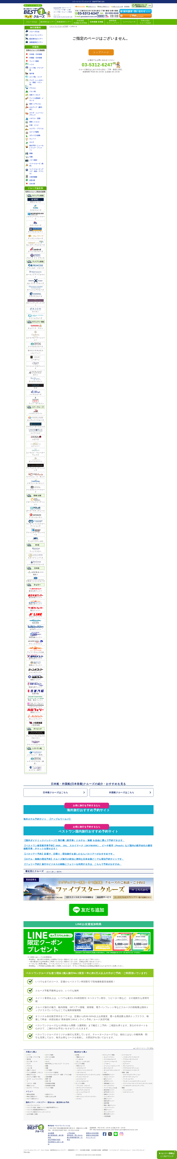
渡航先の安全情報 (92, 1133)
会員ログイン (92, 6)
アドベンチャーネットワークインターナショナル (137, 1083)
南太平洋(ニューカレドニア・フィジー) (57, 1063)
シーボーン (35, 360)
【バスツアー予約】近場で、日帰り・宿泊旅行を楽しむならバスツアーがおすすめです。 (69, 854)
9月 (55, 17)
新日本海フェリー (35, 597)
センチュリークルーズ (35, 420)
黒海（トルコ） (34, 122)
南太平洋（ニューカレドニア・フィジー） (36, 148)
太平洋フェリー (35, 629)
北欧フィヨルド (34, 95)
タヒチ (31, 142)
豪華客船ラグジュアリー (113, 22)
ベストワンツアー (36, 35)
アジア (29, 1063)
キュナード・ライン (35, 328)
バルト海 (32, 91)
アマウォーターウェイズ (35, 426)
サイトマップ (90, 1137)
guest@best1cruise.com (129, 1130)
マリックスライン (35, 644)
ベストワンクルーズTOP (58, 26)
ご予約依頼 (71, 1133)
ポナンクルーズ (108, 1068)
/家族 (70, 12)
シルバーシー (35, 353)
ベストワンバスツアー (33, 1105)
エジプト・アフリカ (36, 128)
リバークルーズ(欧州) (51, 1072)
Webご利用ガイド (104, 6)
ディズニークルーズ (35, 238)
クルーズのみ (31, 22)
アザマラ (79, 1094)
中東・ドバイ (34, 125)
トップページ (101, 52)
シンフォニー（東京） (35, 755)
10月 (58, 17)
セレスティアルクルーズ (35, 245)
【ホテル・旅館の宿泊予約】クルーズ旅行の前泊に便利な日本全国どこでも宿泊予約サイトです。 (73, 859)
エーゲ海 (62, 10)
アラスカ (32, 88)
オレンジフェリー (35, 719)
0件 (149, 5)
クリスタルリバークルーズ (35, 491)
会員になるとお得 (117, 6)
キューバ (32, 139)
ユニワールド (35, 433)
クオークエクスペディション (35, 503)
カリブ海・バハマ (35, 77)
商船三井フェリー (35, 604)
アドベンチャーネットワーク (35, 534)
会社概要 (51, 1133)
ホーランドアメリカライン (35, 276)
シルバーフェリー (35, 707)
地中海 (31, 73)
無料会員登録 (81, 6)
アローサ (35, 439)
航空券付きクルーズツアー (58, 1150)
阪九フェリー (35, 610)
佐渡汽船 (35, 693)
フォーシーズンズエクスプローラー (35, 737)
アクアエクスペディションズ (35, 469)
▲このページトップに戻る (143, 1048)
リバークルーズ (129, 22)
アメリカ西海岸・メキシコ (35, 1072)
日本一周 (48, 1081)
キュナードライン (109, 1057)
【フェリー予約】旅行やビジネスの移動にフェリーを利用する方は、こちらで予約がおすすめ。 (72, 864)
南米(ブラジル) (31, 1074)
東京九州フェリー (35, 591)
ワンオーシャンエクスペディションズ (35, 525)
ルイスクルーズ (81, 1079)
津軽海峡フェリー (35, 637)
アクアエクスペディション (131, 1068)
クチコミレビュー (125, 1150)
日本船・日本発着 (35, 54)
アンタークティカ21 (35, 541)
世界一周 (48, 1079)
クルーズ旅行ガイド (33, 1098)
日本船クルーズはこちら (55, 792)
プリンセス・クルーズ (35, 268)
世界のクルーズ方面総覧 (35, 50)
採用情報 (126, 6)
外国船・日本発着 (35, 58)
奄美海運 (35, 623)
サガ (35, 388)
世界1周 (32, 180)
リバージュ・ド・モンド (35, 477)
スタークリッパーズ (35, 558)
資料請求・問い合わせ (75, 1135)
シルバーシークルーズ (110, 1061)
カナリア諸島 (34, 132)
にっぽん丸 (79, 1059)
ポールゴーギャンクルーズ (112, 1070)
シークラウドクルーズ (35, 564)
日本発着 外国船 (50, 1083)
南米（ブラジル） (35, 104)
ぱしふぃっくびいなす (83, 1061)
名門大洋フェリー (35, 659)
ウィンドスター (35, 551)
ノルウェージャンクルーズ (35, 218)
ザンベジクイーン (35, 461)
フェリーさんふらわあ (35, 652)
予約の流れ (26, 1152)
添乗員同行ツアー (64, 22)
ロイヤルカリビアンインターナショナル (88, 1074)
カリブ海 (57, 12)
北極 (31, 157)
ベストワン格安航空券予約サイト (37, 1109)
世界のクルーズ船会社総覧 (35, 192)
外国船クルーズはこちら (121, 792)
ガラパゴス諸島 (34, 135)
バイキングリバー (35, 413)
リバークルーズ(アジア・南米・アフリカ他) (58, 1074)
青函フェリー (35, 712)
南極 (31, 153)
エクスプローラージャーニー (35, 339)
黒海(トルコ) (30, 1085)
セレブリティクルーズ (35, 283)
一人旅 (68, 10)
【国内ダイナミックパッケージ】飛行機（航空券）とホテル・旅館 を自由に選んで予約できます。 (74, 840)
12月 (67, 17)
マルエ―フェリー (109, 1076)
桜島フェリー (35, 680)
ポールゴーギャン (35, 381)
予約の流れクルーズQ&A (145, 22)
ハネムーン (64, 12)
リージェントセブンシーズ (35, 367)
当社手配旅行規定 (54, 1139)
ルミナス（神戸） (35, 770)
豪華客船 (105, 1150)
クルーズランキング (138, 1150)
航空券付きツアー (48, 22)
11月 (63, 17)
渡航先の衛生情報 (92, 1135)
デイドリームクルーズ (35, 744)
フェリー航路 (34, 61)
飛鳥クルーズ (80, 1057)
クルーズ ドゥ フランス (35, 258)
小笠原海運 (35, 725)
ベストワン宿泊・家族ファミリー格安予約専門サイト (43, 1107)
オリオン (35, 311)
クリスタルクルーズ (35, 346)
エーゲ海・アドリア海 (33, 1057)
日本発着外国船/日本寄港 (80, 22)
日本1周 (32, 184)
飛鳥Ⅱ (35, 574)
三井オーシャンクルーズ (35, 581)
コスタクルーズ (35, 210)
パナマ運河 (33, 160)
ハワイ (56, 10)
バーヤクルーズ (35, 394)
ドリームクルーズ (35, 318)
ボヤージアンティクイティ (35, 304)
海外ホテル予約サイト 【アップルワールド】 (47, 819)
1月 (71, 17)
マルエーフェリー (35, 616)
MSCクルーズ (35, 202)
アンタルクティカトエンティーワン (133, 1085)
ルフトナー (35, 446)
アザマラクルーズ (35, 296)
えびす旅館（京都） (33, 1114)
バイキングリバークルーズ (131, 1057)
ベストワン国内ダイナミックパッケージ (39, 1112)
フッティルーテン (35, 517)
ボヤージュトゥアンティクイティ (86, 1096)
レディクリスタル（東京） (35, 762)
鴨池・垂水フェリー (35, 700)
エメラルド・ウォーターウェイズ (35, 454)
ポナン (35, 375)
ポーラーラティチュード (35, 511)
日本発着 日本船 (96, 22)
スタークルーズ (35, 225)
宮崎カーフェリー (35, 665)
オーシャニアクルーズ (35, 290)
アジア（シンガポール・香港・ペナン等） (36, 82)
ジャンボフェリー (35, 672)
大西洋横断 (33, 177)
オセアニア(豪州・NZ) (33, 1076)
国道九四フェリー (35, 687)
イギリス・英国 (34, 118)
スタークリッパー (128, 1092)
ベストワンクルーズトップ (31, 1150)
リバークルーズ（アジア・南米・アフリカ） (36, 171)
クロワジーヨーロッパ (35, 483)
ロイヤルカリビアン (35, 232)
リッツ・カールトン (35, 402)
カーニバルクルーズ (35, 251)
